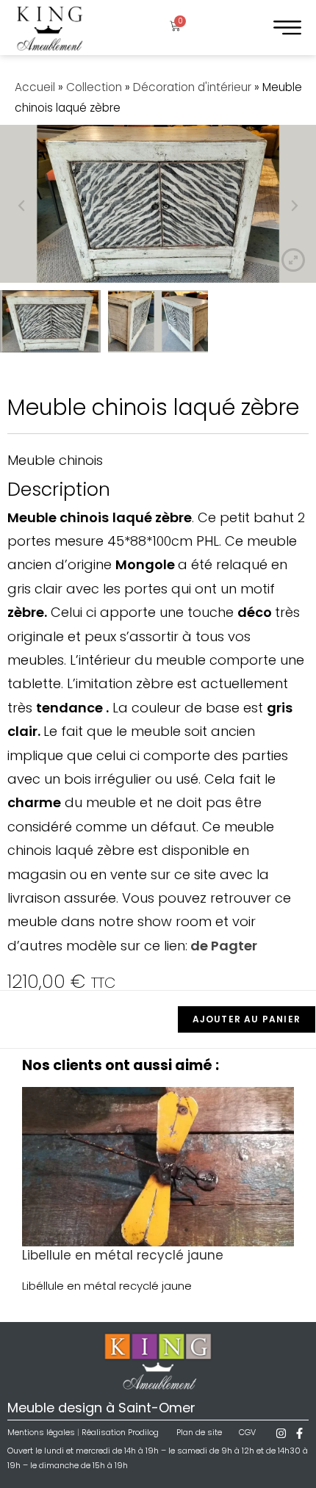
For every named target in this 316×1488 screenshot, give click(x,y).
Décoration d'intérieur (192, 87)
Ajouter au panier (247, 1019)
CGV (247, 1432)
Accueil (35, 87)
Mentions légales (41, 1432)
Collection (94, 87)
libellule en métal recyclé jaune (122, 1255)
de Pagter (222, 945)
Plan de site (199, 1432)
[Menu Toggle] (287, 28)
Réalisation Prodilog (120, 1432)
